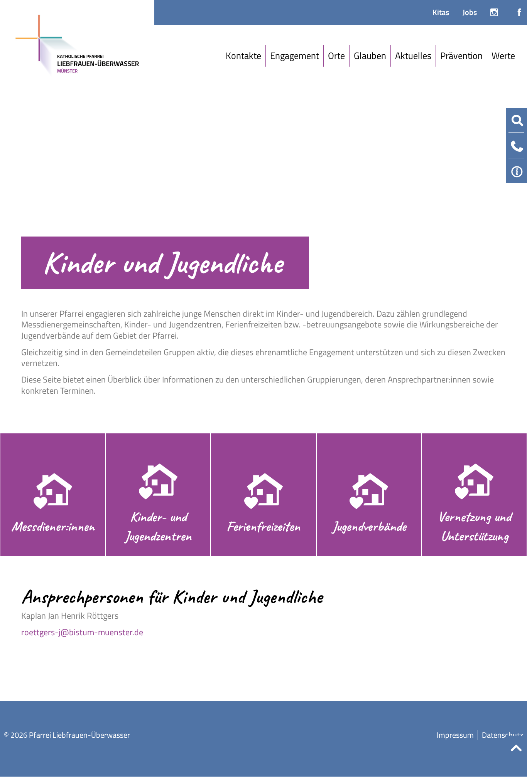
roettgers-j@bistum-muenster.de (82, 632)
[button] (243, 56)
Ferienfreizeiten (263, 526)
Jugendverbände (369, 526)
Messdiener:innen (53, 526)
